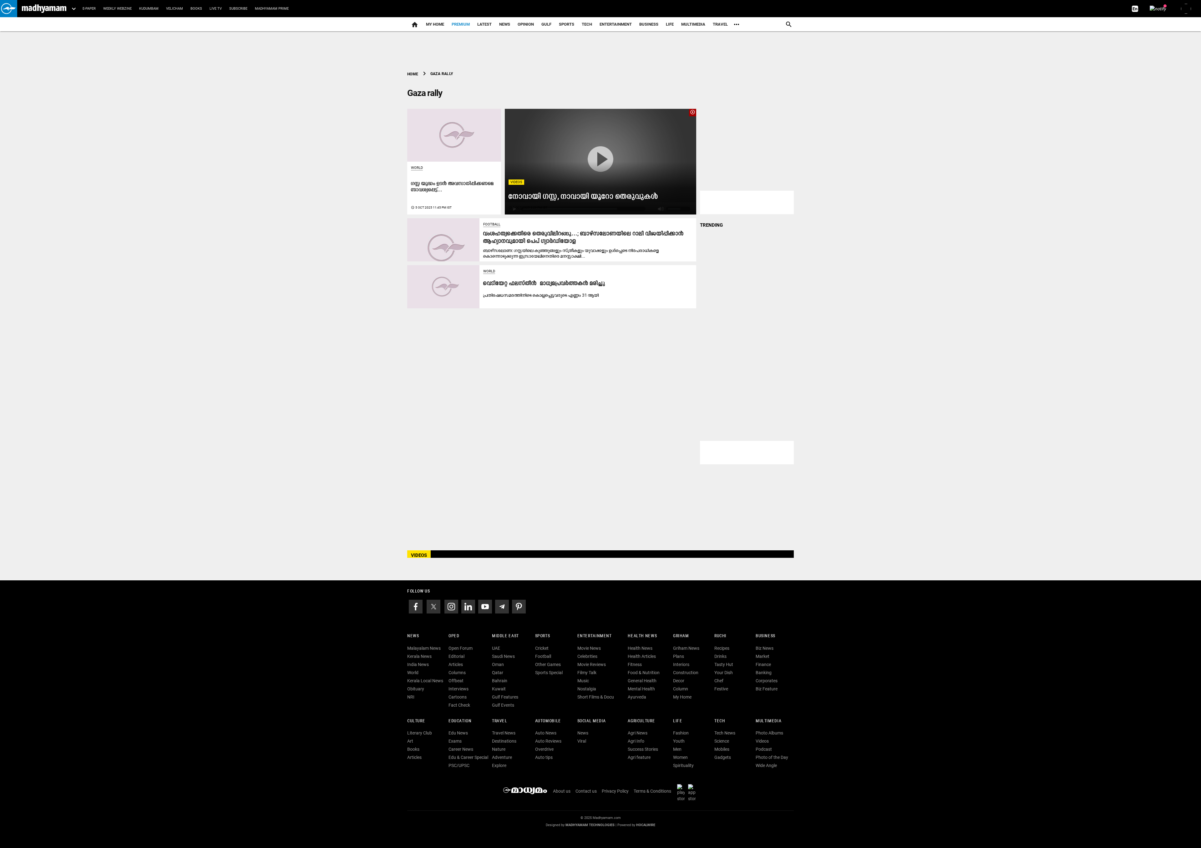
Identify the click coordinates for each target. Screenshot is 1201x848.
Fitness (635, 664)
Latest (484, 24)
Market (762, 656)
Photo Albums (769, 732)
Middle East (505, 636)
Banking (764, 672)
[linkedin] (468, 605)
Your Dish (723, 672)
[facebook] (415, 605)
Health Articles (642, 656)
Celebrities (587, 656)
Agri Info (636, 741)
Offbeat (456, 680)
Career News (460, 749)
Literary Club (419, 732)
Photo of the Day (772, 757)
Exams (455, 741)
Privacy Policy (615, 791)
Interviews (458, 688)
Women (680, 757)
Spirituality (683, 765)
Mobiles (721, 749)
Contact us (586, 791)
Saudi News (503, 656)
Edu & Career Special (468, 757)
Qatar (497, 672)
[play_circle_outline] (600, 161)
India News (418, 664)
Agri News (637, 732)
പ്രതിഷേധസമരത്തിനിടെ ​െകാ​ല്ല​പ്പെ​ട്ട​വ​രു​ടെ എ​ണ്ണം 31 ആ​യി (541, 295)
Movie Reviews (591, 664)
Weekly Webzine (117, 9)
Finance (763, 664)
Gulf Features (505, 696)
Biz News (764, 648)
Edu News (458, 732)
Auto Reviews (548, 741)
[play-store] (682, 792)
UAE (496, 648)
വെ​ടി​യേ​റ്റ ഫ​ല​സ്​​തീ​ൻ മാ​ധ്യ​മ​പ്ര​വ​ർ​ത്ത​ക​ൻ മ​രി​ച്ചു (544, 283)
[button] (8, 8)
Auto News (545, 732)
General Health (642, 680)
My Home (435, 24)
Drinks (720, 656)
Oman (498, 664)
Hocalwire (645, 825)
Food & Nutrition (644, 672)
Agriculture (641, 721)
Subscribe (238, 9)
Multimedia (693, 24)
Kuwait (499, 688)
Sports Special (549, 672)
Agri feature (639, 757)
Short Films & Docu (595, 696)
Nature (498, 749)
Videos (516, 182)
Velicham (174, 9)
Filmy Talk (586, 672)
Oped (453, 636)
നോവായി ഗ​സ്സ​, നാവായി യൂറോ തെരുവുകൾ (583, 197)
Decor (678, 680)
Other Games (548, 664)
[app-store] (693, 792)
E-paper (89, 9)
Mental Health (641, 688)
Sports (566, 24)
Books (196, 9)
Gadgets (722, 757)
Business (648, 24)
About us (561, 791)
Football (491, 224)
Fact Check (459, 705)
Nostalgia (586, 688)
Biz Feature (767, 688)
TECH (587, 24)
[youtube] (485, 605)
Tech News (724, 732)
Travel (720, 24)
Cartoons (457, 696)
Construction (685, 672)
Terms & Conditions (652, 791)
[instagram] (451, 605)
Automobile (548, 721)
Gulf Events (503, 705)
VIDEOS (419, 555)
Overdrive (544, 749)
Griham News (686, 648)
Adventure (502, 757)
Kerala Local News (425, 680)
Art (410, 741)
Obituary (415, 688)
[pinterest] (518, 605)
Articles (455, 664)
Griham (681, 636)
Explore (499, 765)
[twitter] (433, 605)
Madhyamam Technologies (590, 825)
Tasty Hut (723, 664)
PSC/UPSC (458, 765)
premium (461, 24)
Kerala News (419, 656)
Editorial (456, 656)
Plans (678, 656)
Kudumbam (149, 9)
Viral (581, 741)
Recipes (721, 648)
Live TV (216, 9)
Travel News (503, 732)
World (417, 168)
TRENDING (711, 225)
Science (721, 741)
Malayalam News (424, 648)
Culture (416, 721)
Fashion (681, 732)
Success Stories (643, 749)
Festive (721, 688)
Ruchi (720, 636)
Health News (642, 636)
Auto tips (544, 757)
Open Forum (460, 648)
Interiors (681, 664)
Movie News (589, 648)
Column (680, 688)
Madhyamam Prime (272, 9)
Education (460, 721)
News (504, 24)
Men (677, 749)
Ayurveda (637, 696)
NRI (410, 696)
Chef (718, 680)
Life (670, 24)
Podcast (764, 749)
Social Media (591, 721)
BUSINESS (765, 636)
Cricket (542, 648)
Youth (679, 741)
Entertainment (616, 24)
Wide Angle (766, 765)
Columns (457, 672)
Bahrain (499, 680)
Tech (719, 721)
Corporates (767, 680)
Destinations (504, 741)
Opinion (526, 24)
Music (583, 680)
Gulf (546, 24)
